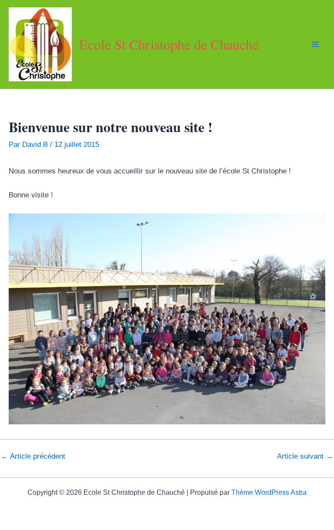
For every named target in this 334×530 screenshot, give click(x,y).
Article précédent (33, 456)
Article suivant (305, 456)
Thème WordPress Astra (269, 492)
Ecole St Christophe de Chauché (169, 44)
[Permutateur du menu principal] (316, 44)
